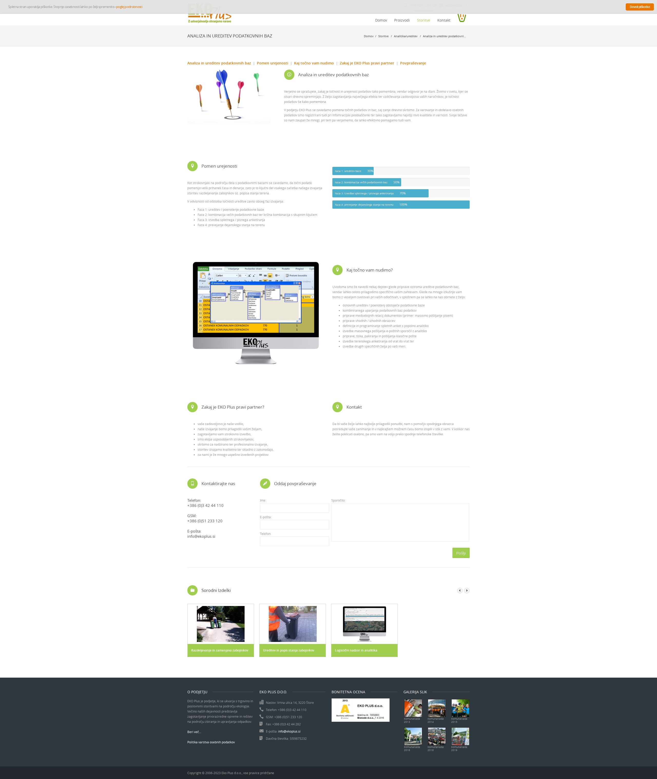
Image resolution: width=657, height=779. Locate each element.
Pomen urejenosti (272, 63)
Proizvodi (402, 20)
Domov (381, 20)
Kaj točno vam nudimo (314, 63)
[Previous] (460, 590)
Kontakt (443, 20)
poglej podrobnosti (129, 6)
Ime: (263, 500)
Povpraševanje (413, 63)
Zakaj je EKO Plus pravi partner (367, 63)
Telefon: (265, 534)
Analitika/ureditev (406, 36)
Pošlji (461, 552)
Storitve (423, 20)
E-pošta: (266, 517)
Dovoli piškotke (640, 7)
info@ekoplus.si (201, 536)
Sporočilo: (338, 500)
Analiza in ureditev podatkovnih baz (219, 63)
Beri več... (194, 732)
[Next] (467, 590)
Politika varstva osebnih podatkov (211, 742)
